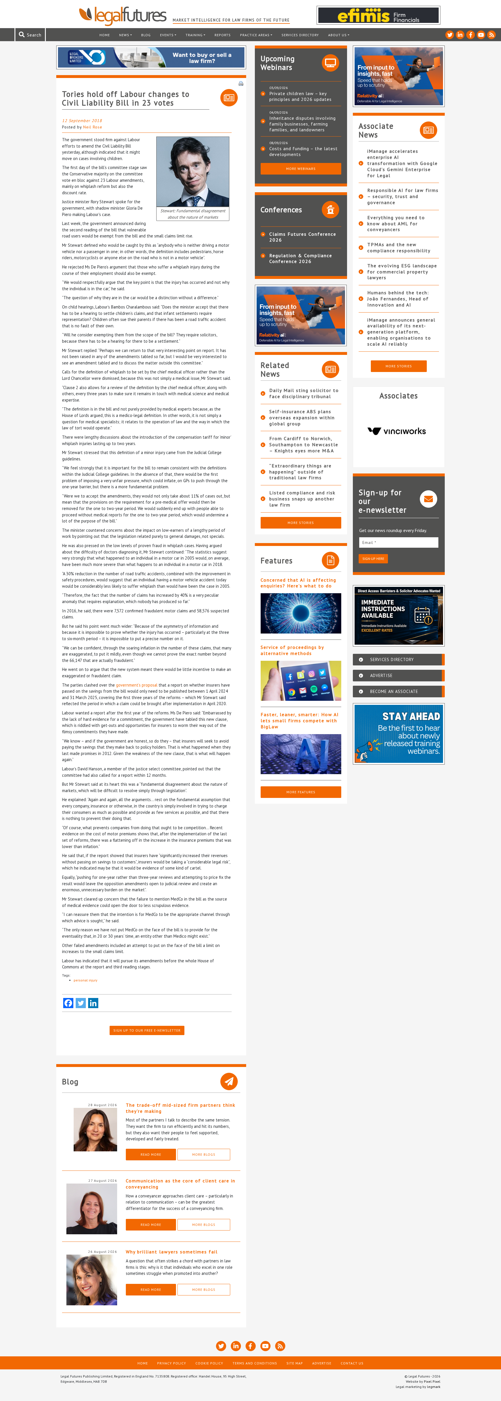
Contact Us (352, 1363)
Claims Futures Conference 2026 (302, 237)
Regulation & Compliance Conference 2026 (300, 258)
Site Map (294, 1363)
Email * (369, 542)
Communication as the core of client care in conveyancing (180, 1184)
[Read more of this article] (301, 613)
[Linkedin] (93, 1003)
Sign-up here (373, 558)
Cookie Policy (209, 1363)
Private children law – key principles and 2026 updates (300, 96)
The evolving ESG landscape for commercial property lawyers (402, 272)
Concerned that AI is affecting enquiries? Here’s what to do (298, 583)
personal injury (85, 980)
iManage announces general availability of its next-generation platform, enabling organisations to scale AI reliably (401, 332)
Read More (151, 1154)
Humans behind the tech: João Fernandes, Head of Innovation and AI (398, 299)
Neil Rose (92, 127)
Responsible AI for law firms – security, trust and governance (403, 196)
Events (167, 35)
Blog (146, 35)
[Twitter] (80, 1003)
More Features (300, 792)
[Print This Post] (241, 83)
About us (337, 35)
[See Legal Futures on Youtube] (481, 34)
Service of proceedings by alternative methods (292, 650)
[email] (399, 542)
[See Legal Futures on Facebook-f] (470, 34)
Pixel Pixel (432, 1381)
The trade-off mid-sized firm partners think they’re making (180, 1108)
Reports (223, 35)
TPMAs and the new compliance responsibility (399, 247)
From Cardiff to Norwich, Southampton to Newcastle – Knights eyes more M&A (303, 444)
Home (104, 35)
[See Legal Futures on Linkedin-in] (460, 34)
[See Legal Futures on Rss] (491, 34)
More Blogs (203, 1154)
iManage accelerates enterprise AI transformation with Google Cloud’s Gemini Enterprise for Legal (402, 163)
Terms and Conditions (255, 1363)
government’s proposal (136, 685)
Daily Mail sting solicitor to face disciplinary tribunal (304, 393)
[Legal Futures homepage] (126, 16)
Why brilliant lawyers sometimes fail (172, 1252)
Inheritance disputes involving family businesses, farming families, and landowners (302, 124)
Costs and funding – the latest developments (303, 151)
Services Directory (300, 35)
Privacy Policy (171, 1363)
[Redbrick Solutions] (399, 431)
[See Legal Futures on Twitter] (449, 34)
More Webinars (301, 168)
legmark (433, 1386)
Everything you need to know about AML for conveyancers (396, 224)
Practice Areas (255, 35)
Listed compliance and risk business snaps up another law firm (302, 499)
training (194, 35)
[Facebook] (68, 1003)
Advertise (321, 1363)
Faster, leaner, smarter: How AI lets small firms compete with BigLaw (300, 720)
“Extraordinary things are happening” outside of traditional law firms (300, 472)
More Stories (301, 522)
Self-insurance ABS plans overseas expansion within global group (302, 418)
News (124, 35)
